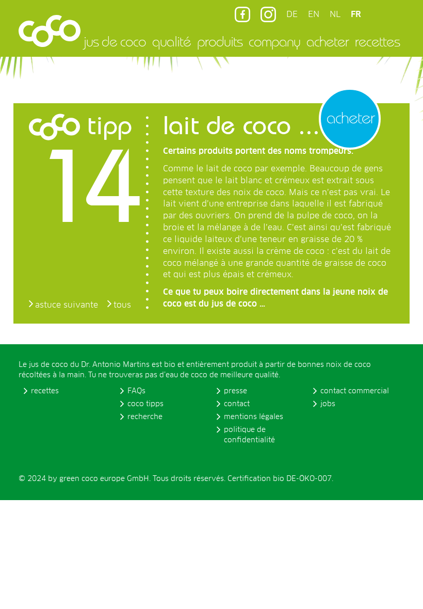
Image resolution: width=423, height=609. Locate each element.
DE (292, 14)
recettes (377, 41)
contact (237, 404)
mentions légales (253, 417)
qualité (171, 41)
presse (235, 391)
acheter (327, 41)
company (274, 41)
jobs (327, 404)
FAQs (136, 391)
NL (335, 14)
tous (122, 305)
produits (219, 41)
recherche (144, 417)
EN (313, 14)
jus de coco (115, 41)
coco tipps (145, 404)
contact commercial (354, 391)
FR (356, 14)
